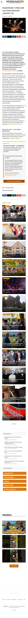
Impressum (9, 599)
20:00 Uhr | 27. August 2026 (11, 448)
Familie (4, 386)
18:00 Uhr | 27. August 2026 (11, 458)
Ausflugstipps (6, 260)
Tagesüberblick (8, 473)
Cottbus (5, 224)
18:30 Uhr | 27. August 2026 (11, 453)
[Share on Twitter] (9, 37)
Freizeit (5, 350)
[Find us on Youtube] (15, 610)
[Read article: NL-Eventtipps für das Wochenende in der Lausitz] (14, 285)
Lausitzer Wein (16, 606)
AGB (24, 599)
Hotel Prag (17, 607)
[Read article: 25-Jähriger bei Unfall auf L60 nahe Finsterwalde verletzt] (14, 412)
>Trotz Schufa (10, 606)
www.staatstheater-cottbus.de (10, 70)
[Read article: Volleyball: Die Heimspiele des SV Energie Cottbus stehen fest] (14, 231)
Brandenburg (6, 206)
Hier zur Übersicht (16, 138)
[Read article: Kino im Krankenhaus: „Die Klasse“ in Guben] (14, 249)
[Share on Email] (19, 37)
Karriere (3, 599)
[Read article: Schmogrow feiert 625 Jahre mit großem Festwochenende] (14, 357)
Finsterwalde (6, 404)
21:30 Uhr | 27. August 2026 (11, 444)
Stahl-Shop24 (22, 606)
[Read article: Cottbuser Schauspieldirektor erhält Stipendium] (14, 321)
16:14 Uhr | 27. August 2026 (11, 463)
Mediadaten (14, 599)
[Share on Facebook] (4, 37)
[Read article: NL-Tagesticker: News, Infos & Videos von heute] (14, 213)
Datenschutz (20, 599)
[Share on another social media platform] (23, 37)
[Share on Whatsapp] (14, 37)
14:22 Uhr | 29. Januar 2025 (7, 16)
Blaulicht (6, 481)
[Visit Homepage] (15, 2)
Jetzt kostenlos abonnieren (14, 181)
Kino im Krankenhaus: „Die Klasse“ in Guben (13, 447)
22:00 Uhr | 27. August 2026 (11, 439)
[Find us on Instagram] (13, 610)
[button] (14, 527)
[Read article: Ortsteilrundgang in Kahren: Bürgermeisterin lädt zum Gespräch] (14, 303)
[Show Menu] (1, 2)
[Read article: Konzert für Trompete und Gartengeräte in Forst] (14, 267)
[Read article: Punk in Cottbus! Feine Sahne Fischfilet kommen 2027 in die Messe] (14, 376)
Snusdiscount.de (12, 607)
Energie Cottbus (9, 485)
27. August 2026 (7, 220)
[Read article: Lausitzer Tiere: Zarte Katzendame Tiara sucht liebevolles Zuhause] (14, 394)
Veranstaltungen (9, 477)
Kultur (4, 242)
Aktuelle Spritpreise (10, 489)
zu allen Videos (14, 565)
